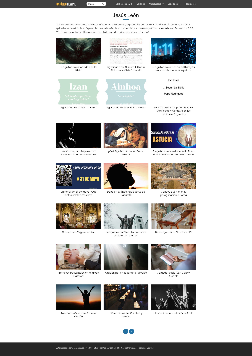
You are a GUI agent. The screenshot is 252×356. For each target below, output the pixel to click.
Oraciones (173, 4)
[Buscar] (103, 4)
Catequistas (155, 4)
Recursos (189, 4)
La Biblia (140, 4)
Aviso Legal (112, 348)
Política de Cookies (146, 348)
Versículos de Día (124, 4)
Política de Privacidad (127, 348)
